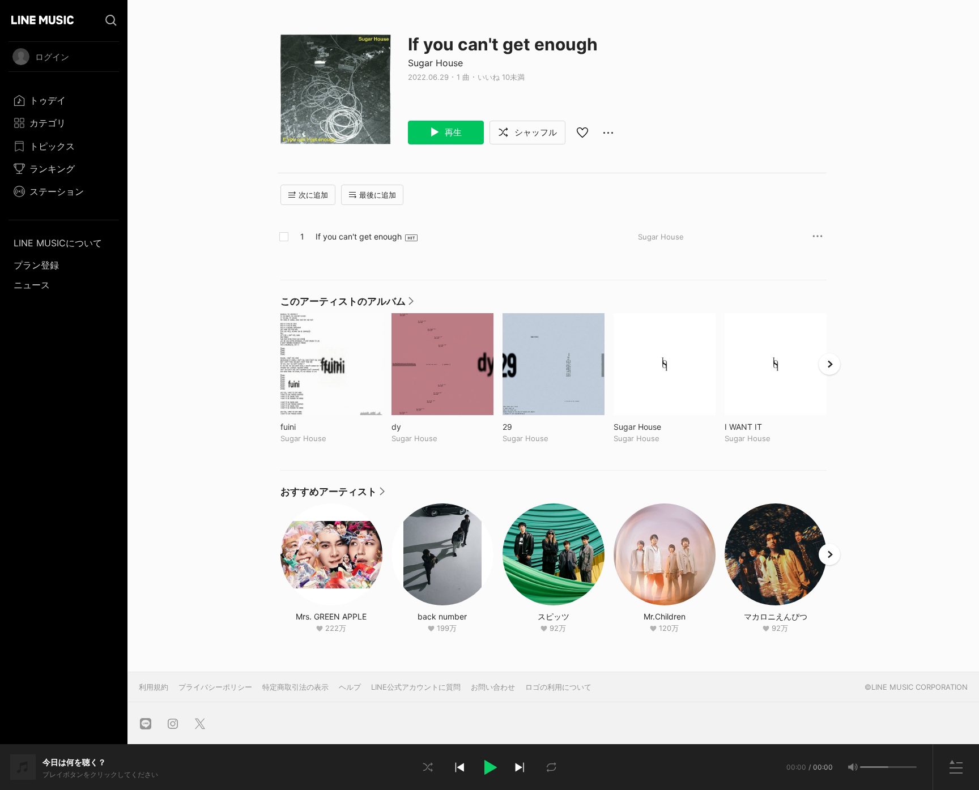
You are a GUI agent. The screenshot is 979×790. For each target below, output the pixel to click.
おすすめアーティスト (332, 494)
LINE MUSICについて (58, 243)
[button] (489, 767)
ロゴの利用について (558, 686)
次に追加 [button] (313, 194)
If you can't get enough (359, 236)
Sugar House (435, 63)
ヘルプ (350, 686)
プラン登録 (36, 265)
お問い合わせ (493, 686)
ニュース (32, 285)
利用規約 (153, 686)
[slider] (874, 767)
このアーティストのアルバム (347, 304)
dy (419, 427)
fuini (311, 427)
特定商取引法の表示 (295, 686)
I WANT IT (767, 427)
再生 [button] (452, 132)
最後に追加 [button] (377, 194)
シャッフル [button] (534, 132)
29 (531, 427)
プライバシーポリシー (215, 686)
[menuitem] (63, 100)
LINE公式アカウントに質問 (416, 686)
